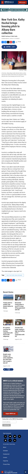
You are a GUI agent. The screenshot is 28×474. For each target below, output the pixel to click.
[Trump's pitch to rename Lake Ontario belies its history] (8, 297)
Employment (6, 454)
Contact (5, 457)
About (4, 447)
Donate (23, 2)
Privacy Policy (6, 464)
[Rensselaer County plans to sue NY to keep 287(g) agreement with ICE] (20, 297)
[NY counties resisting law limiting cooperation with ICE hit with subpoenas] (8, 322)
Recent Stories (8, 292)
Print (19, 42)
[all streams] (26, 472)
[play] (2, 472)
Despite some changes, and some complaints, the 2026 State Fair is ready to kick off (8, 358)
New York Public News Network (14, 275)
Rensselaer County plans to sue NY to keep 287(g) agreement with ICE (20, 306)
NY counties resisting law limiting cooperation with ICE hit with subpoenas (8, 332)
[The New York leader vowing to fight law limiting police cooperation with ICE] (20, 322)
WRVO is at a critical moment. (13, 381)
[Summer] (14, 10)
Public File (5, 461)
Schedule (5, 450)
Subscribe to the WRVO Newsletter (12, 419)
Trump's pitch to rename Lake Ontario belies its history (8, 305)
